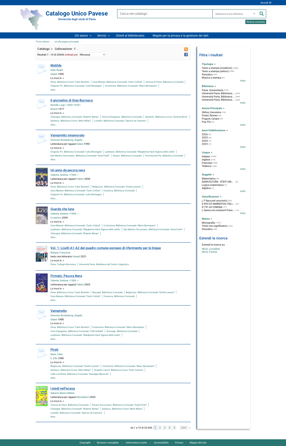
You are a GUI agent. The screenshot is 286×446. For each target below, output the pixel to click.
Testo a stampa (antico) (215, 71)
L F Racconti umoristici (214, 200)
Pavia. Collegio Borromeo (63, 264)
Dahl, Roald (56, 70)
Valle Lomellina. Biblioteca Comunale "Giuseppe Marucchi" (79, 374)
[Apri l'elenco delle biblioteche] (254, 13)
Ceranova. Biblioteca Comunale (119, 190)
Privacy (179, 442)
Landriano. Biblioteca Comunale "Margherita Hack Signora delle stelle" (140, 151)
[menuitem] (83, 35)
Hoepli (77, 256)
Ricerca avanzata (256, 21)
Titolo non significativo (214, 225)
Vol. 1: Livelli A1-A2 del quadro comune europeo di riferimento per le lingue (105, 248)
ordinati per (71, 54)
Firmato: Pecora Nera (66, 276)
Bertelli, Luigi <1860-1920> (65, 104)
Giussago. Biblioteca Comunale (122, 331)
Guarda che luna (62, 209)
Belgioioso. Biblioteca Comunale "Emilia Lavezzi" (116, 186)
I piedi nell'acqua (62, 388)
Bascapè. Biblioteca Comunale (107, 292)
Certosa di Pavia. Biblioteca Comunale (164, 82)
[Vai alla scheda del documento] (42, 69)
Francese (207, 162)
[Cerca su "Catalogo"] (165, 13)
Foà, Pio (206, 121)
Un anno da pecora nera (67, 170)
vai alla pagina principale (66, 41)
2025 (205, 137)
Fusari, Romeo (210, 115)
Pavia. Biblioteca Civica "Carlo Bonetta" (69, 82)
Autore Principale (212, 108)
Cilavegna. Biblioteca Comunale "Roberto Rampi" (74, 117)
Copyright (85, 442)
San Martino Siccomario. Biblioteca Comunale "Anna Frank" (80, 155)
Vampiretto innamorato (67, 135)
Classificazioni (210, 196)
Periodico (207, 74)
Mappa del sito (198, 442)
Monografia (208, 222)
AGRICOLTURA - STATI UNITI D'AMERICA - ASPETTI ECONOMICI (218, 181)
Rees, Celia (56, 354)
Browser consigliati (108, 442)
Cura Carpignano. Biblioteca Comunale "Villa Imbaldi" (76, 331)
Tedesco (207, 165)
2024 (205, 140)
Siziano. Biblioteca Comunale (127, 155)
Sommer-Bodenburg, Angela (66, 139)
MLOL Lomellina (211, 248)
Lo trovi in (56, 78)
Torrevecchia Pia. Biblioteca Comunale (164, 155)
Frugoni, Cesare (210, 118)
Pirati (54, 350)
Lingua (206, 152)
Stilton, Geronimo (211, 112)
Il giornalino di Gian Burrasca (71, 100)
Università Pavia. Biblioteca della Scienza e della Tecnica (218, 93)
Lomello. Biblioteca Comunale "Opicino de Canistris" (120, 120)
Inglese (206, 159)
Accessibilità (161, 442)
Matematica (208, 178)
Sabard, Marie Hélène (62, 393)
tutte (242, 80)
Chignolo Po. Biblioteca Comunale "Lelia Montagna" (76, 85)
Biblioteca (208, 86)
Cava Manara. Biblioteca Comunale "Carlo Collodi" (117, 82)
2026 (205, 134)
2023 (205, 143)
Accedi (264, 2)
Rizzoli (54, 108)
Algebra (206, 188)
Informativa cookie (136, 442)
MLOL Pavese (209, 251)
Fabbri (80, 178)
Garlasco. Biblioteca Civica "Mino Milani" (70, 120)
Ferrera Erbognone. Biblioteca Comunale (122, 117)
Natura (206, 218)
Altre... (53, 90)
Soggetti (207, 174)
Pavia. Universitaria (212, 90)
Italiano (206, 156)
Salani (54, 74)
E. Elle (54, 358)
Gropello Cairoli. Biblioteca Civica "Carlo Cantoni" (118, 370)
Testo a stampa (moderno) (217, 67)
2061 (184, 427)
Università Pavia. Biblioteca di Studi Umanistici (218, 96)
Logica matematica (213, 184)
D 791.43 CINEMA (212, 207)
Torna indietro (43, 41)
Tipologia (207, 64)
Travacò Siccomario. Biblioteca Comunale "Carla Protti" (119, 405)
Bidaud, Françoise (60, 252)
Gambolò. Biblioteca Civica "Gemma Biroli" (166, 117)
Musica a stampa (211, 77)
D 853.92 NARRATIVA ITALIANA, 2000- (218, 203)
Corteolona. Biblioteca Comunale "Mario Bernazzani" (131, 85)
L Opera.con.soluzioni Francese (218, 210)
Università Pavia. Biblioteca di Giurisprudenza (218, 99)
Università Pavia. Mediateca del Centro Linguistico (104, 264)
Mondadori (83, 397)
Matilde (56, 65)
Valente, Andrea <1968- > (64, 174)
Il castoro (56, 217)
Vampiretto (58, 311)
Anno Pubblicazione (213, 130)
